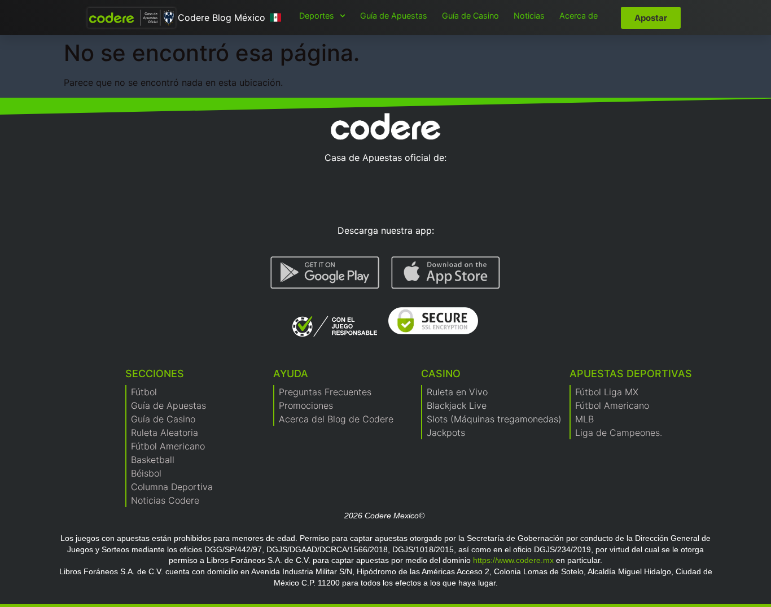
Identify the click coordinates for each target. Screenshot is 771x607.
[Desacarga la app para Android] (325, 272)
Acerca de (578, 15)
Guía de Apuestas (393, 15)
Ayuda (290, 373)
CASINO (441, 373)
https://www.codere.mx (513, 560)
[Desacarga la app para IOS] (445, 272)
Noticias (529, 15)
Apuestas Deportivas (631, 373)
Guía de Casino (470, 15)
